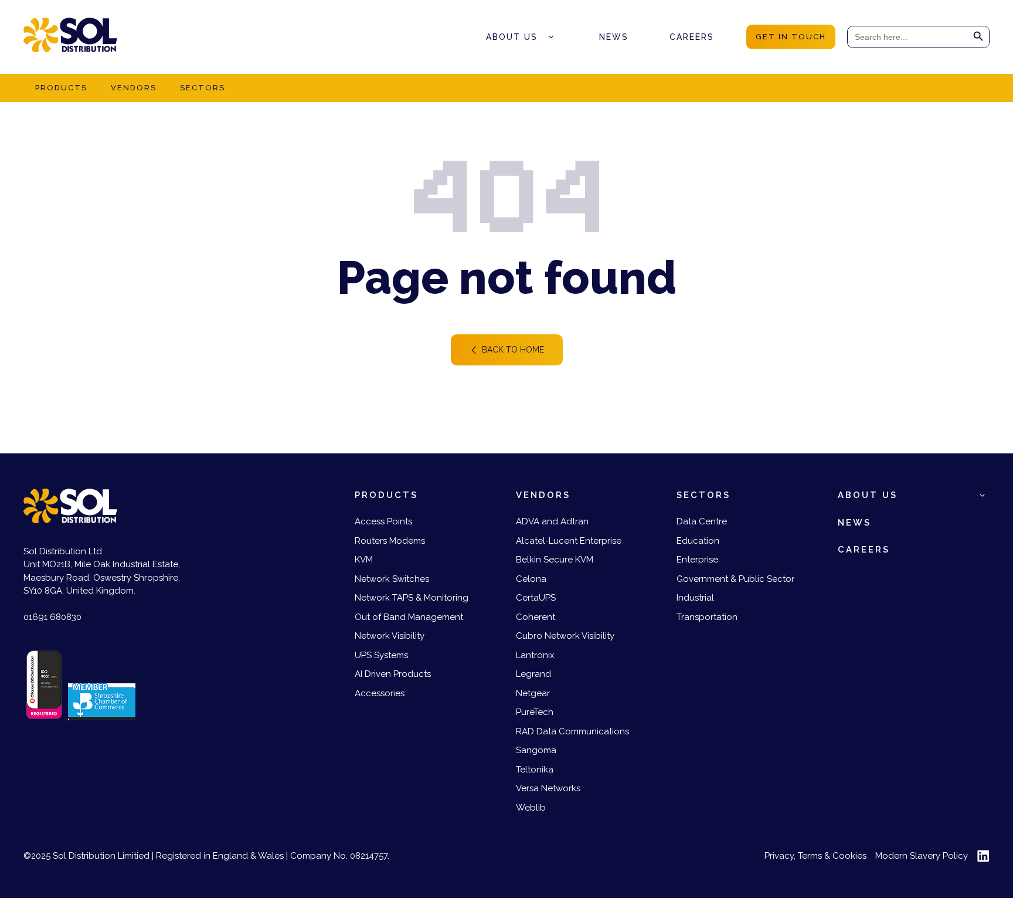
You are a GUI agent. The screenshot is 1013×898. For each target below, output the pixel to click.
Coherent (535, 617)
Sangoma (536, 750)
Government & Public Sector (735, 579)
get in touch (791, 36)
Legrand (533, 674)
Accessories (379, 693)
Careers (691, 37)
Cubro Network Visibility (565, 636)
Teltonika (534, 769)
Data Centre (702, 521)
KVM (364, 559)
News (613, 37)
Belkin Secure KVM (554, 559)
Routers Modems (390, 541)
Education (698, 541)
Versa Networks (548, 788)
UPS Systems (381, 655)
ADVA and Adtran (552, 521)
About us (512, 37)
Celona (531, 579)
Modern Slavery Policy (921, 855)
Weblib (531, 807)
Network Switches (392, 579)
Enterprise (697, 559)
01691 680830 (52, 617)
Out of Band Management (409, 617)
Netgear (533, 693)
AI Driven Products (393, 674)
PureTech (534, 712)
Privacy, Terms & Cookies (815, 855)
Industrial (695, 597)
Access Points (383, 521)
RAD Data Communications (572, 731)
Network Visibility (389, 636)
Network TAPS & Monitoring (411, 597)
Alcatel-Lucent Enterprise (568, 541)
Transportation (707, 617)
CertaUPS (536, 597)
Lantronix (535, 655)
